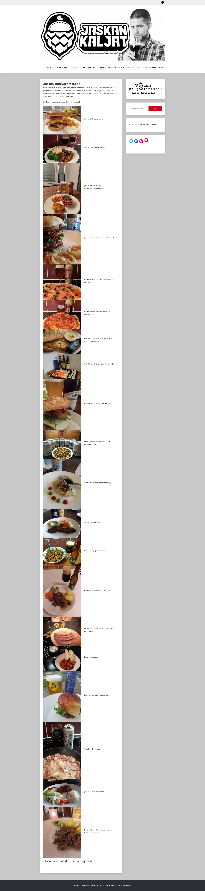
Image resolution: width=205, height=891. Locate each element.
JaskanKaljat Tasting (134, 67)
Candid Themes (125, 885)
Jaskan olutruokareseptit (154, 67)
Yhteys (104, 70)
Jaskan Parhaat (61, 67)
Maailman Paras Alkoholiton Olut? (83, 67)
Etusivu (50, 67)
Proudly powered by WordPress (86, 885)
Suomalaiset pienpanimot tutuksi (111, 67)
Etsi (43, 67)
